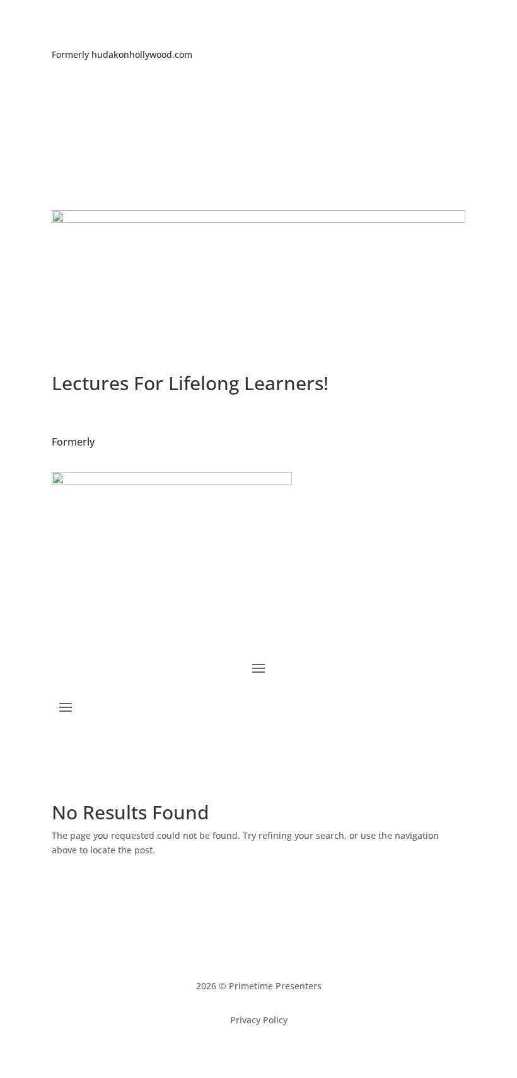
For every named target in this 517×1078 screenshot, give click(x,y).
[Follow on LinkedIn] (258, 94)
